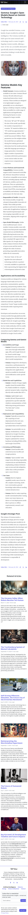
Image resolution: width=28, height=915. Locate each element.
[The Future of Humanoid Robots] (14, 775)
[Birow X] (14, 882)
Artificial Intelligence (9, 887)
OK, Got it (22, 910)
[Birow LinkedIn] (17, 882)
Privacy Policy (4, 913)
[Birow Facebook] (10, 882)
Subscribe (23, 900)
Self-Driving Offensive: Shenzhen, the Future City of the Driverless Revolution (13, 697)
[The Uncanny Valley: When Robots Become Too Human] (14, 587)
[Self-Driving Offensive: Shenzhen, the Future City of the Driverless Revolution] (14, 685)
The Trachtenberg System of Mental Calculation (13, 648)
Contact (23, 889)
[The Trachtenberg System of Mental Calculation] (14, 636)
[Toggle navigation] (25, 2)
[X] (23, 22)
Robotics (20, 887)
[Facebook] (20, 22)
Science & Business (13, 889)
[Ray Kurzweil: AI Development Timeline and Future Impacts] (14, 824)
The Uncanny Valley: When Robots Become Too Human (12, 599)
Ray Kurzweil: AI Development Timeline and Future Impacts (13, 835)
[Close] (19, 1)
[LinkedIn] (26, 22)
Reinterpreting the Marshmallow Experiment (11, 742)
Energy (4, 889)
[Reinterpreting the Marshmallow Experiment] (14, 730)
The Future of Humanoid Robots (11, 787)
